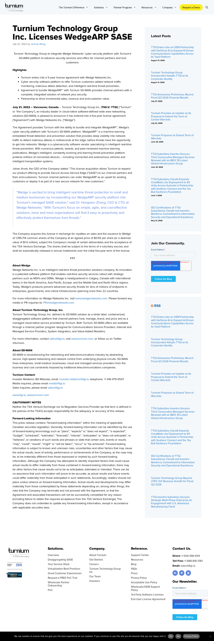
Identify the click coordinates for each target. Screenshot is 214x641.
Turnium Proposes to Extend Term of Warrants (172, 136)
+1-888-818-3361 (193, 561)
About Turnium (97, 555)
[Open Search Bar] (207, 7)
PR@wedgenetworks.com (58, 302)
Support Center (140, 555)
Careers (94, 564)
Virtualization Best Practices (64, 569)
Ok (170, 636)
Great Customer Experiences (65, 573)
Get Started (96, 559)
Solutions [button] (99, 7)
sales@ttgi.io (57, 339)
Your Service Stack (59, 564)
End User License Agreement (148, 599)
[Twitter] (181, 573)
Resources (137, 559)
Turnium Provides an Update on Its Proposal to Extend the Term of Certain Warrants (171, 116)
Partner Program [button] (123, 7)
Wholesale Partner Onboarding (58, 583)
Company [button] (167, 7)
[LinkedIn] (175, 573)
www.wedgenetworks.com (91, 298)
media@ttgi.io (57, 383)
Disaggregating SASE (60, 559)
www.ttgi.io (19, 395)
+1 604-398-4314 (190, 556)
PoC (50, 590)
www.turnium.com (82, 339)
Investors (94, 581)
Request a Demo (191, 7)
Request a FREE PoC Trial (62, 578)
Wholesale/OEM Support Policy (145, 588)
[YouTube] (188, 573)
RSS (157, 305)
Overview (53, 555)
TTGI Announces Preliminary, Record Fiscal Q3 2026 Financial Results (172, 96)
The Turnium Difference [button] (71, 7)
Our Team (95, 576)
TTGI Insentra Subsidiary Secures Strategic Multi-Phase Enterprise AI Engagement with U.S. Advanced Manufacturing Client (171, 501)
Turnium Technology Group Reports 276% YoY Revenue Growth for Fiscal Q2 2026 (172, 481)
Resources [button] (147, 7)
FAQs (134, 569)
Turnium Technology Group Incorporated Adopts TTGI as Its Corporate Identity (169, 76)
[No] (210, 636)
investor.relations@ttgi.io (74, 379)
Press (134, 573)
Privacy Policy (139, 578)
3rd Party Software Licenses (147, 594)
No (178, 636)
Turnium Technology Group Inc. (105, 570)
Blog (133, 564)
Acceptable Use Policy (144, 582)
